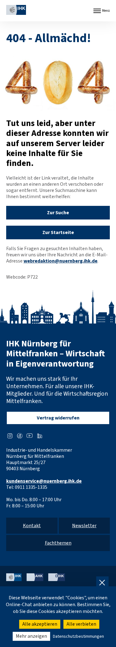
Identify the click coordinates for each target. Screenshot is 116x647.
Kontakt (32, 526)
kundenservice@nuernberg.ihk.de (44, 481)
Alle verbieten (81, 624)
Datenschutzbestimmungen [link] (78, 636)
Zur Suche (58, 212)
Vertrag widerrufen (58, 418)
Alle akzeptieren (39, 624)
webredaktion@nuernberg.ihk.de (60, 261)
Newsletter (84, 526)
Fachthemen (58, 543)
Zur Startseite (58, 232)
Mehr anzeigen (31, 636)
